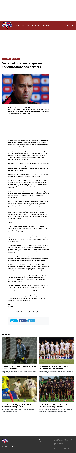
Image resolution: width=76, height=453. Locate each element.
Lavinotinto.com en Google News (37, 439)
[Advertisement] (38, 10)
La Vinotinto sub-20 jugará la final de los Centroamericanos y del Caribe (17, 406)
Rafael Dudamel (22, 311)
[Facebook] (6, 446)
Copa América (6, 58)
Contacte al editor (31, 442)
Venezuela (31, 311)
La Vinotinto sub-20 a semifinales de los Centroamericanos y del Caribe (54, 406)
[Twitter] (3, 446)
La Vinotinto (15, 58)
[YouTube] (12, 446)
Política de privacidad (43, 442)
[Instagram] (9, 446)
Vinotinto (39, 311)
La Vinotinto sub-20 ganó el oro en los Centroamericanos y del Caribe (53, 367)
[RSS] (15, 446)
